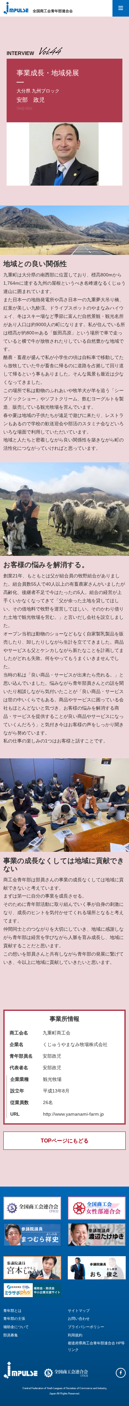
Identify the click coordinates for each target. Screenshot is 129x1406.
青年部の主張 (14, 1318)
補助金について (16, 1327)
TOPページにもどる (65, 1140)
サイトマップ (79, 1311)
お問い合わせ (79, 1318)
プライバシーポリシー (86, 1327)
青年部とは (12, 1311)
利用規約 (75, 1335)
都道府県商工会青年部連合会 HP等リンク (96, 1346)
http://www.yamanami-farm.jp (73, 1114)
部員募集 (10, 1335)
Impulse (15, 8)
